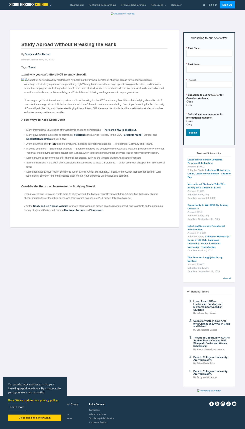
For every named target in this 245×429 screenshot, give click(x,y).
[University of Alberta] (122, 13)
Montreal (69, 210)
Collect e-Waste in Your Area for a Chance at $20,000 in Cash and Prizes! (211, 324)
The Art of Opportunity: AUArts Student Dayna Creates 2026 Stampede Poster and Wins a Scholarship (211, 341)
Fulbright (79, 134)
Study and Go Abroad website (50, 206)
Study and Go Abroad (37, 54)
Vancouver (96, 210)
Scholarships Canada (207, 313)
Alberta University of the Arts (210, 349)
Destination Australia (38, 138)
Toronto (80, 210)
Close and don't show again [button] (35, 417)
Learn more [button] (17, 407)
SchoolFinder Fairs (206, 363)
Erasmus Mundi (133, 134)
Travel (32, 67)
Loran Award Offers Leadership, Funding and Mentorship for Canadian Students (207, 305)
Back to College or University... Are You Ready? (211, 358)
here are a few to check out (120, 129)
